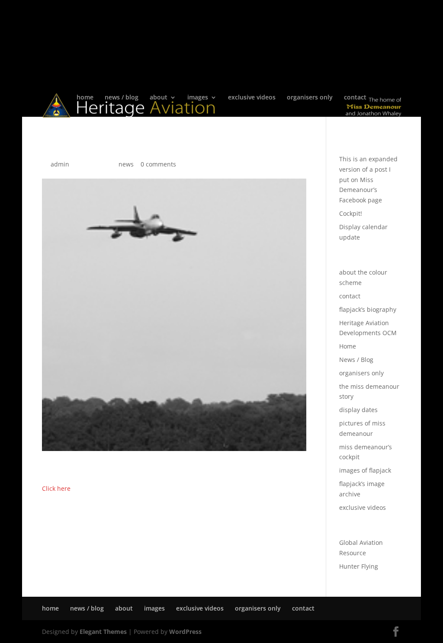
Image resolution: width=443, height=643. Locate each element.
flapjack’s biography (367, 309)
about (158, 97)
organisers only (310, 97)
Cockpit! (350, 213)
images (197, 97)
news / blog (121, 97)
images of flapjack (365, 470)
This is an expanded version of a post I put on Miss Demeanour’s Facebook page (368, 179)
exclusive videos (252, 97)
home (85, 97)
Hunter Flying (358, 566)
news (126, 164)
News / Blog (356, 359)
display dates (358, 410)
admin (60, 164)
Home (347, 346)
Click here (56, 488)
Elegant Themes (103, 631)
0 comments (158, 164)
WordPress (185, 631)
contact (355, 97)
